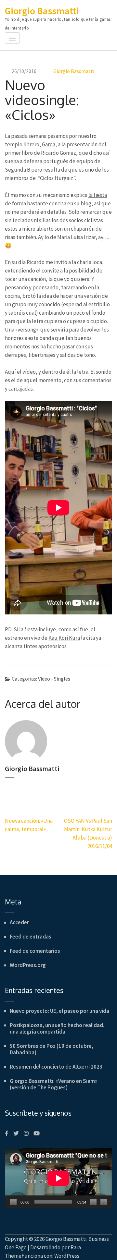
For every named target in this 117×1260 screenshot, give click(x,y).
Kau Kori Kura (64, 637)
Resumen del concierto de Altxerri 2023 (56, 1066)
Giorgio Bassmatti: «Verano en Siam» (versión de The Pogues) (54, 1084)
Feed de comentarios (35, 950)
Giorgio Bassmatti (42, 11)
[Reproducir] (13, 1202)
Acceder (19, 922)
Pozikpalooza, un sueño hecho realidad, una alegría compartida (57, 1028)
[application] (58, 1178)
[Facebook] (6, 1133)
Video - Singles (54, 678)
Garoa (48, 144)
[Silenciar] (93, 1202)
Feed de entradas (30, 936)
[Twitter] (16, 1133)
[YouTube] (36, 1133)
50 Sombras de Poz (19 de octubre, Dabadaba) (51, 1049)
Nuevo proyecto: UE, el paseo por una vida (59, 1010)
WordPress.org (28, 965)
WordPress (66, 1255)
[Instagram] (26, 1133)
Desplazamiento (106, 1246)
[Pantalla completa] (103, 1202)
